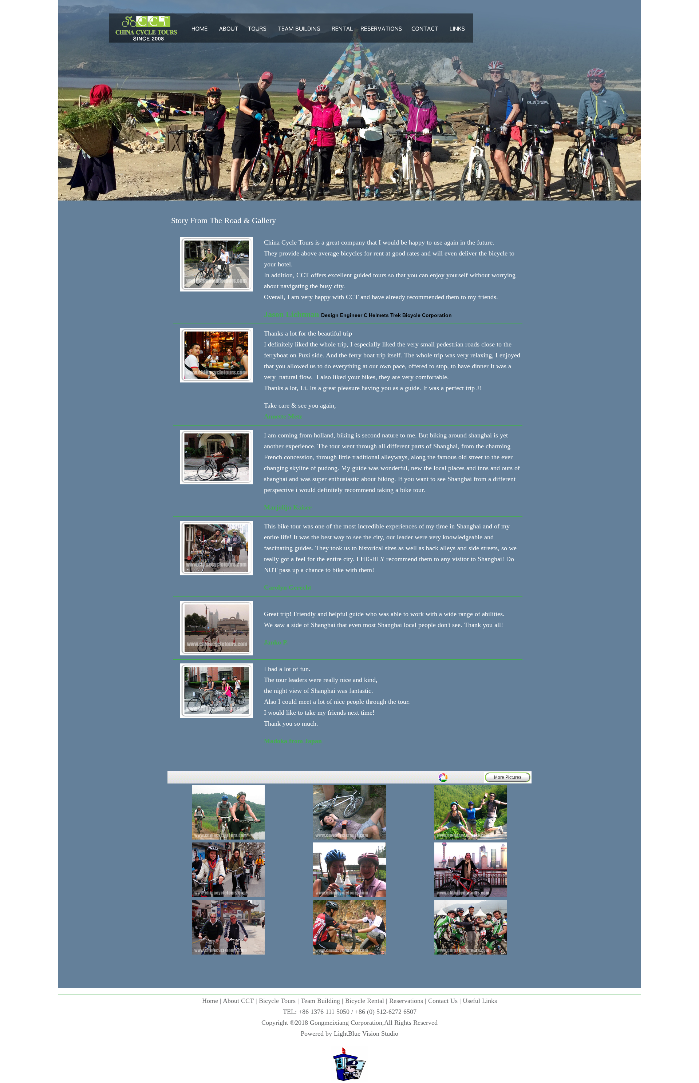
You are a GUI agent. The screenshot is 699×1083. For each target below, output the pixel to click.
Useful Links (480, 1000)
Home (210, 1000)
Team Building (320, 1000)
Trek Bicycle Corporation (421, 315)
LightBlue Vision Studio (366, 1033)
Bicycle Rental (364, 1000)
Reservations (406, 1000)
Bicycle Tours (277, 1000)
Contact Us (443, 1000)
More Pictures (507, 777)
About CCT (238, 1000)
